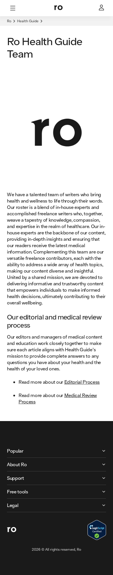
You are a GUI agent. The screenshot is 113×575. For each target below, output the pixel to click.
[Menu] (13, 8)
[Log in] (102, 8)
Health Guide (28, 21)
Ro (9, 21)
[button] (56, 451)
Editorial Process (82, 382)
